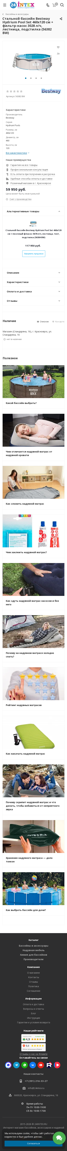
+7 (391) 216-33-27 (36, 1081)
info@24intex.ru (36, 1088)
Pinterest (49, 1065)
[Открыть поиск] (62, 5)
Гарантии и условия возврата (33, 1022)
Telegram (16, 1065)
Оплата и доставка (33, 1004)
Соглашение (33, 990)
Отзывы (33, 981)
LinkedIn (57, 1065)
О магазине (33, 972)
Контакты (33, 977)
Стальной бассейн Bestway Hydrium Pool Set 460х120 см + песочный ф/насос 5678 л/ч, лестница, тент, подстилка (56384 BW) (33, 234)
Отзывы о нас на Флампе (33, 1053)
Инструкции (33, 1017)
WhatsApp (24, 1065)
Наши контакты (33, 1073)
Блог (33, 1013)
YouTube (41, 1065)
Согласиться (33, 1143)
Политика (33, 986)
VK (32, 1065)
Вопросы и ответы (33, 1008)
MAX (8, 1065)
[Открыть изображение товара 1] (33, 61)
